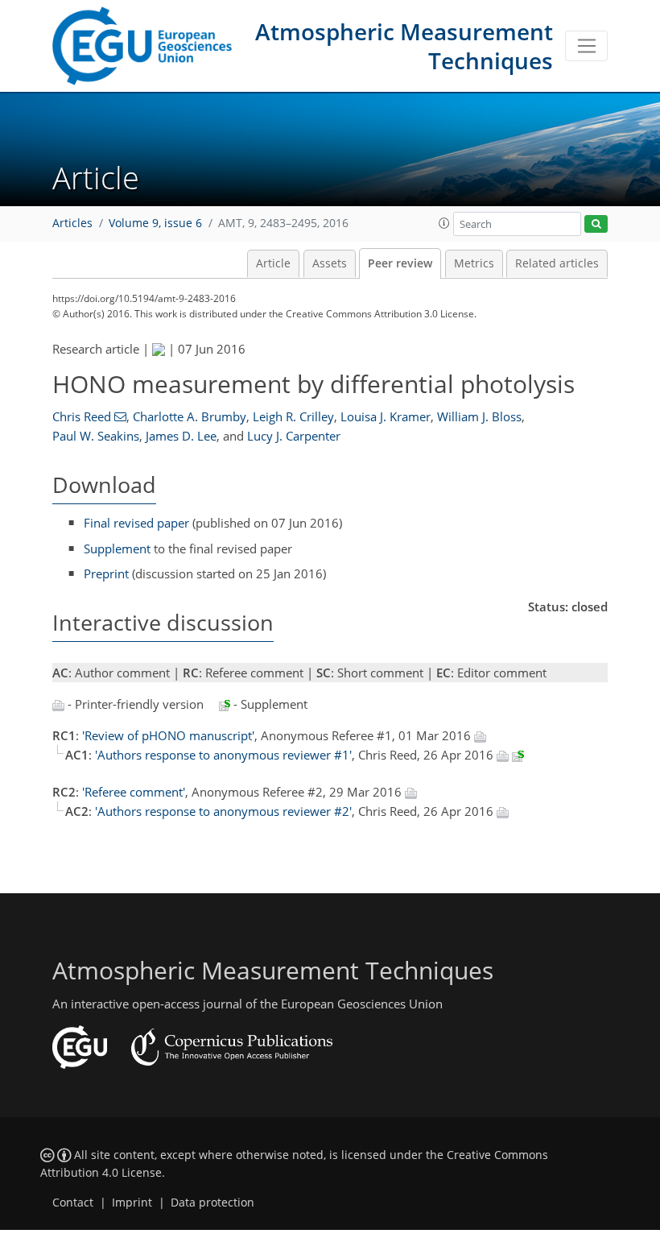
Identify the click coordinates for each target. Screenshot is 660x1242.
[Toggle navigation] (586, 46)
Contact (72, 1202)
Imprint (132, 1202)
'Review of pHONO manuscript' (168, 735)
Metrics (474, 263)
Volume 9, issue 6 (155, 223)
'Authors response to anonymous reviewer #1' (223, 755)
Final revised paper (136, 523)
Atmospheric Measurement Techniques (404, 46)
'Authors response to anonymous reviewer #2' (223, 811)
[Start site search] (596, 224)
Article (273, 263)
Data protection (212, 1202)
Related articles (557, 263)
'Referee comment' (133, 792)
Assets (329, 263)
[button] (444, 223)
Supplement (117, 548)
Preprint (106, 573)
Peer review (400, 263)
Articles (72, 223)
